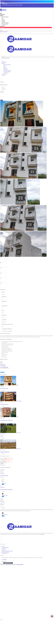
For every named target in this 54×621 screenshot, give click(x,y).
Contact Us (3, 549)
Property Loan (2, 26)
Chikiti (1, 436)
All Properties (2, 469)
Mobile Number (2, 365)
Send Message (2, 372)
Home (1, 13)
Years (1, 460)
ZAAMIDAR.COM (9, 564)
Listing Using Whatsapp (5, 16)
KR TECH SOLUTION (20, 564)
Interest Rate (2, 461)
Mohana (2, 504)
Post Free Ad (2, 2)
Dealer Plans (3, 20)
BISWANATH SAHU (4, 495)
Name (1, 362)
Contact (3, 19)
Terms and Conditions (6, 71)
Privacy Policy (3, 25)
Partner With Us (2, 14)
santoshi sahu (4, 483)
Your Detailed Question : (4, 367)
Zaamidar (1, 15)
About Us (3, 546)
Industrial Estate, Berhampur (6, 420)
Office (1, 402)
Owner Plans (3, 21)
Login (1, 0)
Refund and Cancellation (5, 22)
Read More (42, 534)
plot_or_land (2, 433)
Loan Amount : (2, 458)
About (4, 65)
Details (3, 484)
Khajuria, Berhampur (4, 451)
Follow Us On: (4, 6)
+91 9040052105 (4, 559)
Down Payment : (2, 459)
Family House (2, 386)
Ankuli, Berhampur (4, 388)
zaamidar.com (4, 561)
